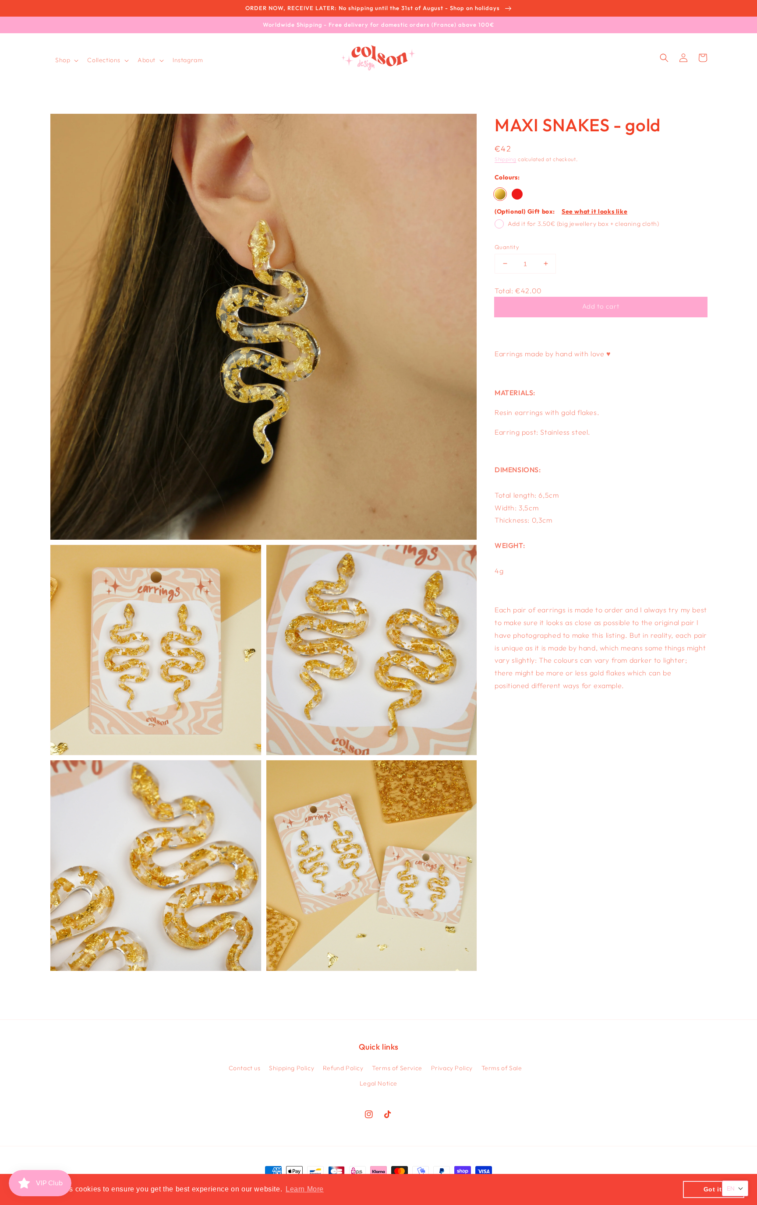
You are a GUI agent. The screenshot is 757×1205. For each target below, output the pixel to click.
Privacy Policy (452, 1068)
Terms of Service (397, 1068)
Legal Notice (378, 1083)
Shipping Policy (291, 1068)
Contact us (245, 1068)
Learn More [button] (305, 1189)
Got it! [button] (714, 1189)
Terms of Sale (501, 1068)
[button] (66, 60)
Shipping (505, 159)
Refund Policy (343, 1068)
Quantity (507, 246)
